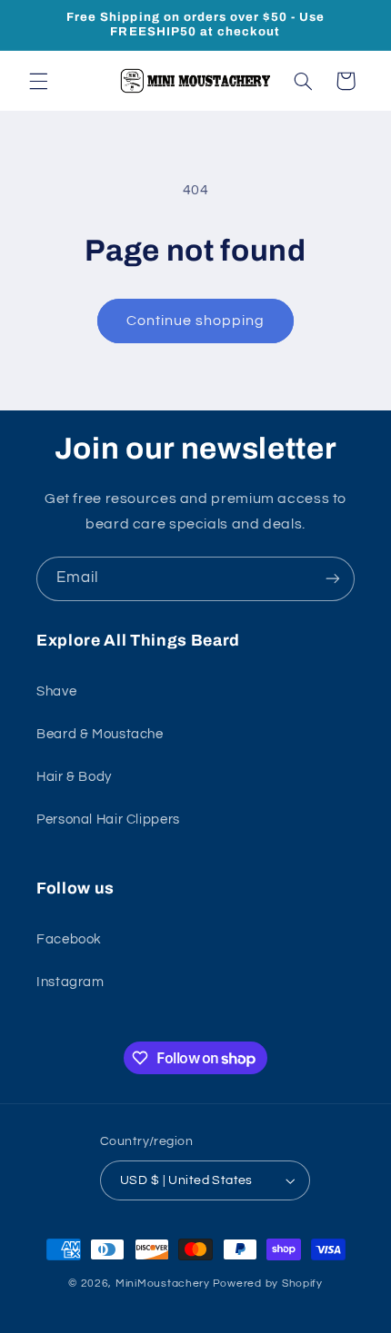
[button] (38, 81)
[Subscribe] (333, 579)
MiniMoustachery (162, 1284)
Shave (56, 691)
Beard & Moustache (100, 734)
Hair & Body (74, 777)
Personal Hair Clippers (108, 819)
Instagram (70, 982)
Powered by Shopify (268, 1284)
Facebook (69, 939)
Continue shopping (196, 320)
